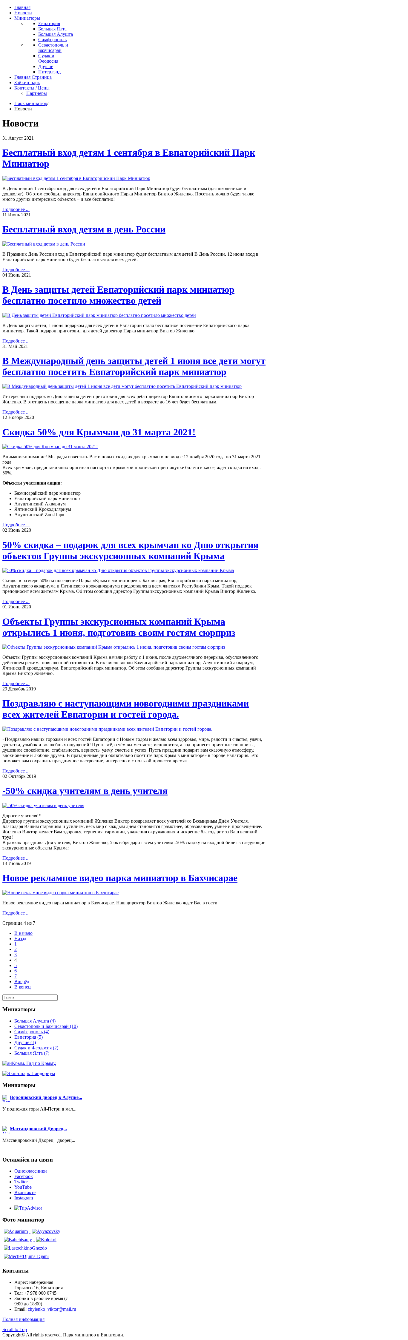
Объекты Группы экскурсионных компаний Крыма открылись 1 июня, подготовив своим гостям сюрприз (118, 627)
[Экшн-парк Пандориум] (28, 1073)
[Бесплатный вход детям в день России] (43, 243)
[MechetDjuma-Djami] (26, 1256)
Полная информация (23, 1319)
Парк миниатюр (30, 103)
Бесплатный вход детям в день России (83, 229)
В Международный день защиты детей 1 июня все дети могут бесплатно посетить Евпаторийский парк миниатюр (134, 366)
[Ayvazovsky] (46, 1231)
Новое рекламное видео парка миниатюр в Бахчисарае (119, 877)
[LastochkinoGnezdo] (25, 1247)
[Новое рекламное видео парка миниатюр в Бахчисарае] (60, 892)
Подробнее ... (16, 209)
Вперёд (21, 981)
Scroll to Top (14, 1329)
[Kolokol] (46, 1239)
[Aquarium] (16, 1231)
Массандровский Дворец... (38, 1128)
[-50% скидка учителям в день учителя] (43, 805)
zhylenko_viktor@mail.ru (52, 1309)
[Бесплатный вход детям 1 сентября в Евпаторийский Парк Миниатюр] (76, 178)
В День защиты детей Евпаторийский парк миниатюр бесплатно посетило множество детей (118, 295)
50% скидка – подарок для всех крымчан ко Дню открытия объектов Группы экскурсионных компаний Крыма (130, 550)
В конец (22, 986)
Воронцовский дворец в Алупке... (46, 1097)
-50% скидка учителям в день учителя (85, 790)
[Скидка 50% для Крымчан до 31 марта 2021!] (50, 446)
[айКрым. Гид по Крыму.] (29, 1063)
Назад (20, 938)
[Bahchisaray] (18, 1239)
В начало (23, 933)
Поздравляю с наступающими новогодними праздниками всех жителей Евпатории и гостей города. (125, 709)
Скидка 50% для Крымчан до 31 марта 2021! (99, 432)
